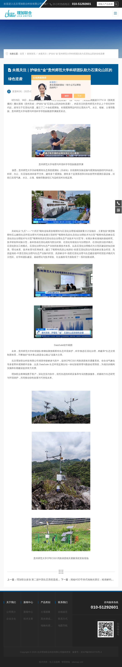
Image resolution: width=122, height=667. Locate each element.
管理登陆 (66, 662)
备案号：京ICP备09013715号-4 (87, 652)
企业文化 (11, 618)
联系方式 (63, 618)
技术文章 (28, 618)
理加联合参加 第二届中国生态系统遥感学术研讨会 (43, 579)
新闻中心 (28, 612)
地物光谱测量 (47, 625)
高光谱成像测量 (47, 618)
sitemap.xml (77, 662)
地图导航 (63, 625)
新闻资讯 (31, 54)
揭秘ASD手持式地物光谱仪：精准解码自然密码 (96, 579)
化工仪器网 (54, 662)
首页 (22, 54)
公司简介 (11, 612)
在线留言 (63, 612)
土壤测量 (45, 612)
